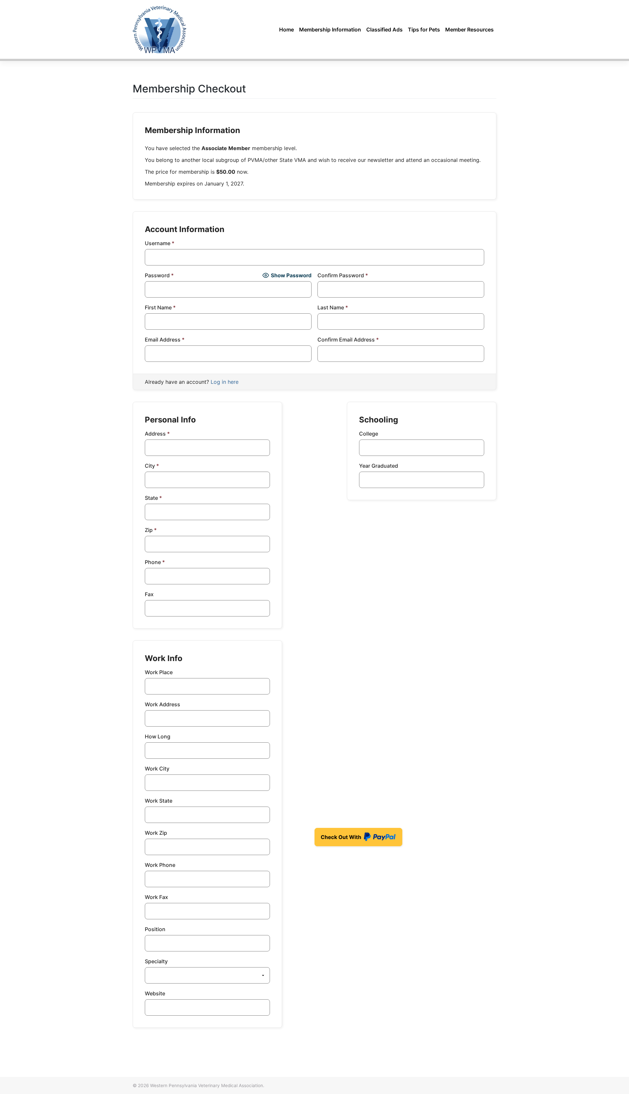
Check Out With (348, 839)
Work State (158, 800)
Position (155, 929)
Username (159, 243)
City (152, 465)
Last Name (332, 307)
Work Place (159, 672)
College (368, 433)
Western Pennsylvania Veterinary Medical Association (206, 1085)
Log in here (224, 382)
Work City (157, 768)
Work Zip (156, 833)
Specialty (156, 961)
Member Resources (469, 29)
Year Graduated (378, 465)
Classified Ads (384, 29)
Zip (151, 530)
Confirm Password (342, 275)
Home (286, 29)
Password (159, 275)
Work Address (162, 704)
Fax (149, 594)
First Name (160, 307)
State (153, 498)
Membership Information (330, 29)
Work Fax (156, 897)
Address (157, 433)
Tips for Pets (424, 29)
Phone (155, 562)
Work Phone (160, 865)
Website (155, 993)
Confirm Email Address (348, 339)
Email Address (164, 339)
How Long (157, 736)
